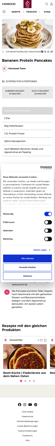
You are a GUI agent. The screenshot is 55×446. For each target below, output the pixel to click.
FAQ (28, 440)
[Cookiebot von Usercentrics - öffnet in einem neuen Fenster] (40, 167)
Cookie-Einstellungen (27, 431)
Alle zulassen (27, 258)
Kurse (47, 12)
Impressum (27, 435)
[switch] (48, 222)
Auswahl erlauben (27, 267)
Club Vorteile (27, 412)
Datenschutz (27, 416)
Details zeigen (40, 250)
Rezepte (16, 12)
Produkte (31, 12)
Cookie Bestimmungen (27, 426)
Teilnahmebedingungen (27, 421)
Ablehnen (27, 276)
